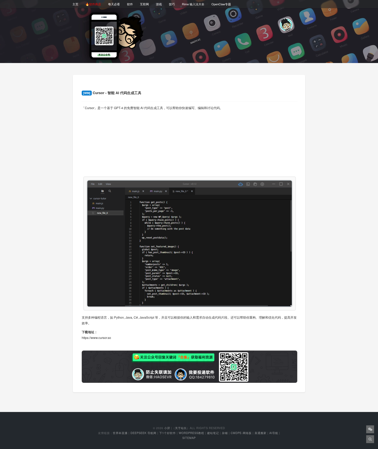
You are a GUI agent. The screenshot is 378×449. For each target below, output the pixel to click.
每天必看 (114, 4)
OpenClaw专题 (221, 4)
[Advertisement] (189, 141)
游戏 (159, 4)
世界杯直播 (120, 433)
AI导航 (273, 433)
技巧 (172, 4)
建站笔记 (213, 433)
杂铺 (225, 433)
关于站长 (181, 428)
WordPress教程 (191, 433)
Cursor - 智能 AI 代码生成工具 (112, 92)
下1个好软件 (167, 433)
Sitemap (189, 438)
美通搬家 (260, 433)
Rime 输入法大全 (193, 4)
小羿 (167, 428)
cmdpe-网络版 (241, 433)
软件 (130, 4)
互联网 (144, 4)
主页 (75, 4)
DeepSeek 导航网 (143, 433)
